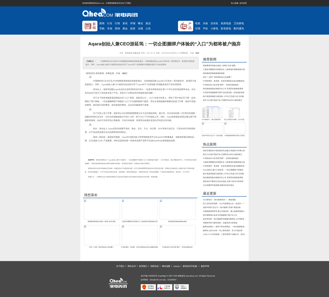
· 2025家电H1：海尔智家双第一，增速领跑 (219, 200)
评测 (132, 23)
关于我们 (120, 266)
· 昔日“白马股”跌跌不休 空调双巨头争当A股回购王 (222, 100)
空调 (197, 28)
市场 (109, 28)
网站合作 (132, 266)
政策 (132, 28)
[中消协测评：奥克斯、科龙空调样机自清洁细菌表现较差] (140, 235)
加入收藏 (234, 3)
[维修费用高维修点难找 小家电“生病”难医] (102, 209)
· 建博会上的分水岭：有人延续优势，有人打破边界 (222, 230)
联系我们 (143, 266)
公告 (148, 28)
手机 (205, 28)
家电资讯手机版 (190, 266)
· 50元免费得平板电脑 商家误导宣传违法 (218, 185)
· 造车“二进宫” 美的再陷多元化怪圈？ (217, 77)
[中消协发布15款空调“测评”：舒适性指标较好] (178, 235)
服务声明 (205, 266)
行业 (109, 23)
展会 (125, 28)
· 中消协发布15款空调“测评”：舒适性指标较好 (220, 85)
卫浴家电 (239, 23)
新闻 (101, 23)
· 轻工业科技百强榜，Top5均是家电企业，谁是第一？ (223, 204)
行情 (117, 23)
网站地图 (166, 266)
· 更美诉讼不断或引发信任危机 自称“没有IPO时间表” (223, 181)
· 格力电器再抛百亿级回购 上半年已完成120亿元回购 (223, 96)
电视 (197, 23)
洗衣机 (214, 23)
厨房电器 (226, 23)
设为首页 (243, 3)
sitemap (176, 266)
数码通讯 (239, 28)
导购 (101, 28)
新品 (148, 23)
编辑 (197, 53)
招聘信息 (154, 266)
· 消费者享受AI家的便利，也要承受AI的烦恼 (219, 223)
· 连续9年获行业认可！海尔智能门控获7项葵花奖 (221, 207)
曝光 (140, 23)
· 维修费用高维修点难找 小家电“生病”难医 (219, 66)
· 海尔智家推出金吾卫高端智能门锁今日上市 (219, 215)
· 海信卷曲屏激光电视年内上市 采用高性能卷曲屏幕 (222, 89)
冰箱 (205, 23)
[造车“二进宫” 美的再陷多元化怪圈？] (102, 235)
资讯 (125, 23)
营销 (117, 28)
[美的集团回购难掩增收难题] (178, 209)
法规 (140, 28)
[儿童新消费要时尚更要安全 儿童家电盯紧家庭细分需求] (140, 209)
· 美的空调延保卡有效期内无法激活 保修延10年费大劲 (223, 151)
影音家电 (226, 28)
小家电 (214, 28)
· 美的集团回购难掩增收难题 (213, 73)
